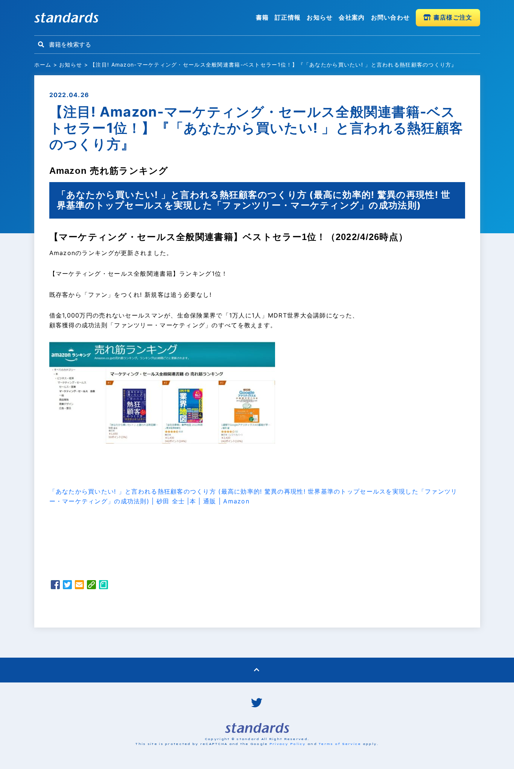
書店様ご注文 (452, 17)
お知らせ (320, 17)
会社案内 (352, 17)
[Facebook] (55, 585)
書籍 (262, 17)
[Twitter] (67, 585)
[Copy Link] (91, 585)
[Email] (79, 585)
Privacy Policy (287, 744)
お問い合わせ (390, 17)
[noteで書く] (103, 585)
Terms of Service (339, 744)
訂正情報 (288, 17)
